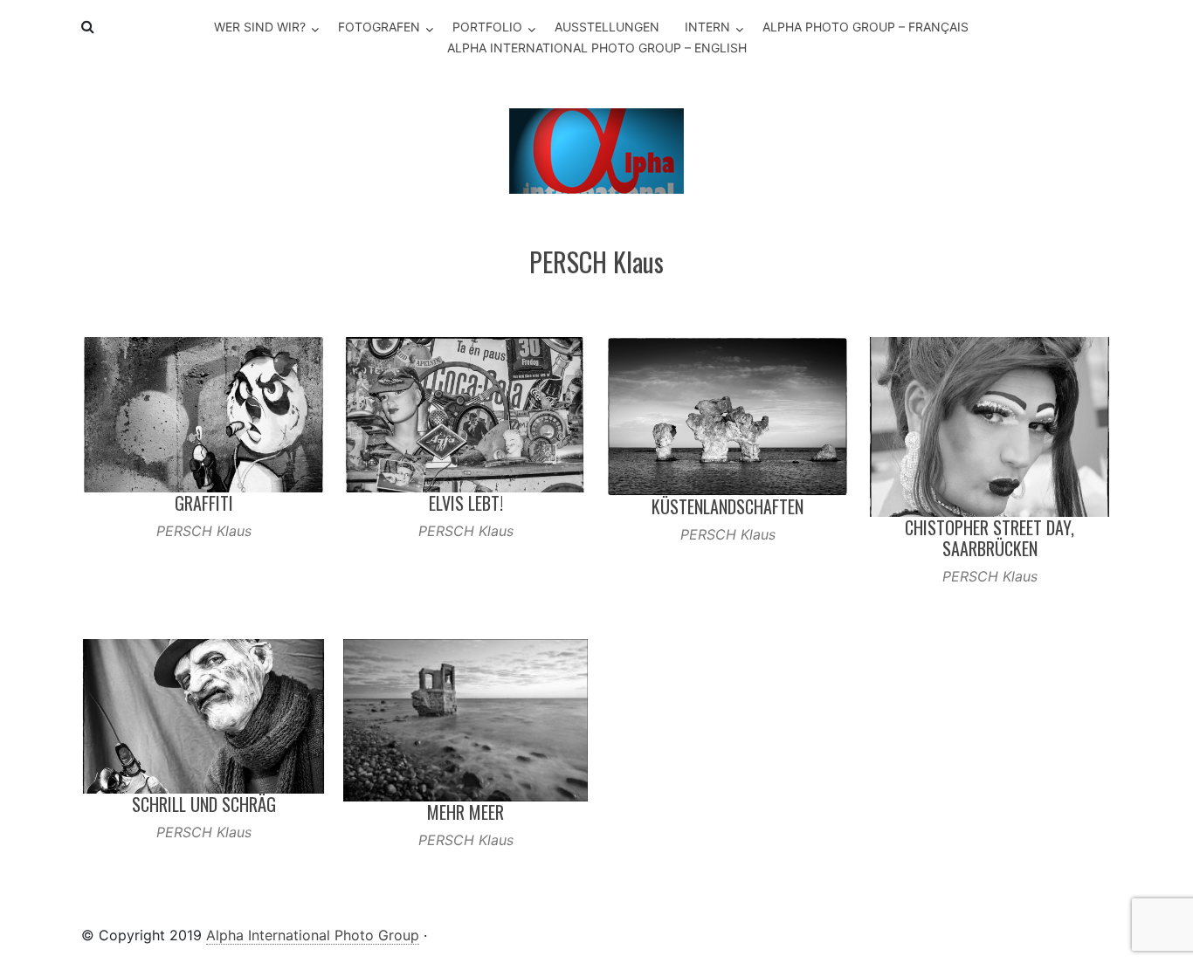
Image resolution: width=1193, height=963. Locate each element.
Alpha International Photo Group (312, 935)
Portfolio (487, 26)
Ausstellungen (607, 26)
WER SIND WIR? (260, 26)
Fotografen (379, 26)
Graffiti (204, 503)
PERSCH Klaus (204, 531)
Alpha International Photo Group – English (597, 47)
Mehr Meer (465, 812)
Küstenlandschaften (727, 506)
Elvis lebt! (466, 503)
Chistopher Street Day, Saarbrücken (989, 537)
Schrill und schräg (204, 804)
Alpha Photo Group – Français (865, 26)
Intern (707, 26)
